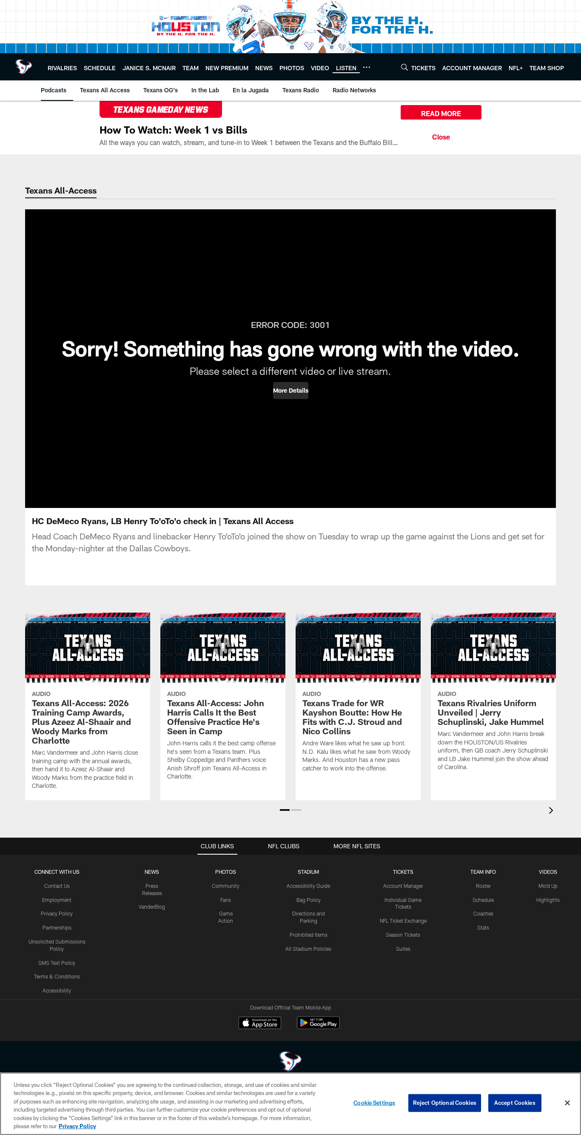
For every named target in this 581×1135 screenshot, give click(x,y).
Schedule (483, 900)
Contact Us (57, 886)
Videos (548, 872)
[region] (290, 1103)
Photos (225, 872)
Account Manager (403, 886)
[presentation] (552, 811)
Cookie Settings (374, 1102)
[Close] (441, 135)
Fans (225, 900)
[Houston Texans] (290, 1062)
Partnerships (57, 927)
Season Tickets (403, 935)
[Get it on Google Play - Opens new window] (318, 1027)
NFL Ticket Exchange (403, 921)
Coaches (483, 913)
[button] (290, 390)
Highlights (548, 900)
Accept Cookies (514, 1102)
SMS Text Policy (56, 963)
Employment (56, 900)
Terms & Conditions (57, 976)
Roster (483, 886)
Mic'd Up (548, 886)
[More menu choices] (366, 67)
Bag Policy (308, 900)
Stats (483, 927)
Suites (403, 949)
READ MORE (441, 113)
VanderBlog (152, 907)
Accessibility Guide (308, 886)
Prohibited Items (309, 935)
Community (225, 886)
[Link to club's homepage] (24, 67)
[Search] (404, 67)
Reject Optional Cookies (444, 1102)
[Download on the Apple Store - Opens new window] (260, 1024)
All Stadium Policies (308, 949)
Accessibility (57, 990)
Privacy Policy (57, 913)
